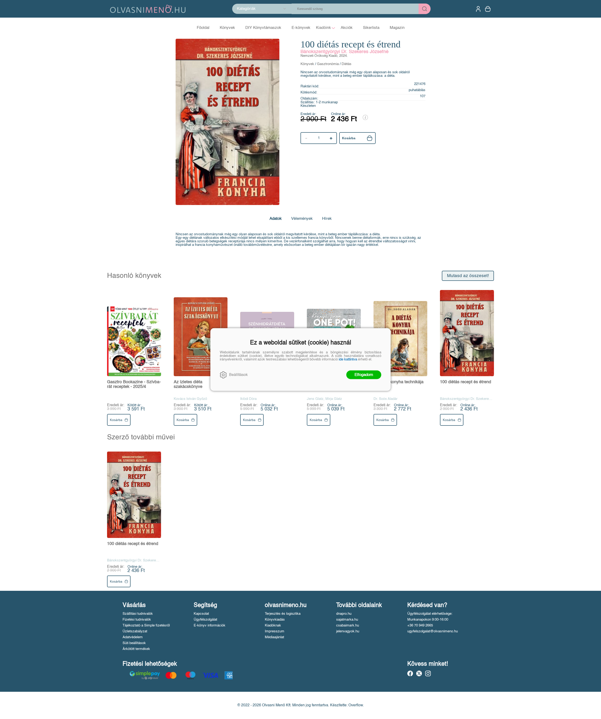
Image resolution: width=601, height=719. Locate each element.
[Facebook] (410, 673)
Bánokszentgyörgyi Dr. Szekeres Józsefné (344, 52)
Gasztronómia (328, 64)
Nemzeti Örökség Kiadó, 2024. (324, 56)
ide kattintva (348, 359)
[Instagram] (428, 673)
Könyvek (307, 64)
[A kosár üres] (488, 9)
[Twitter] (419, 673)
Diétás (346, 64)
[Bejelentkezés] (478, 9)
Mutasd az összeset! (468, 276)
